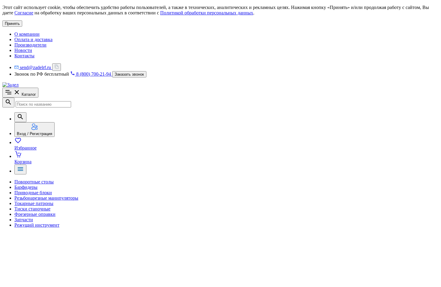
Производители (30, 44)
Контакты (24, 55)
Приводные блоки (33, 192)
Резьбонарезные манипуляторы (46, 198)
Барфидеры (26, 187)
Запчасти (23, 219)
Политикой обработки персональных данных (206, 12)
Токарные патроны (33, 203)
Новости (23, 50)
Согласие (23, 12)
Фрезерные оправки (35, 214)
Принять (12, 23)
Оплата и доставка (33, 39)
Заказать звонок (129, 74)
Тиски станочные (32, 208)
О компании (27, 34)
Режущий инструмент (36, 225)
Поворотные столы (34, 181)
